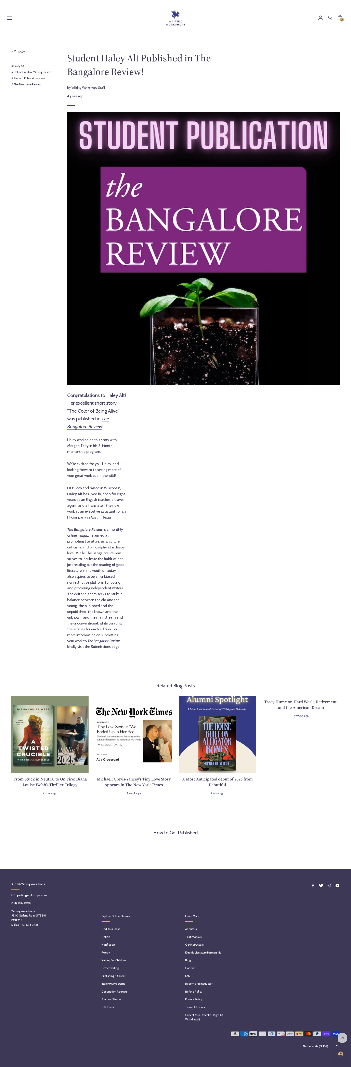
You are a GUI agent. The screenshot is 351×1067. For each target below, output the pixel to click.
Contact (190, 968)
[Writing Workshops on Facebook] (313, 885)
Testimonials (193, 937)
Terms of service (196, 1007)
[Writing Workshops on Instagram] (329, 885)
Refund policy (193, 991)
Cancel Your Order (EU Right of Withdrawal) (204, 1017)
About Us (191, 929)
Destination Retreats (115, 991)
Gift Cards (108, 1007)
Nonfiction (108, 944)
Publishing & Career (113, 976)
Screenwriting (110, 968)
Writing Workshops (33, 884)
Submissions (101, 646)
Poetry (106, 952)
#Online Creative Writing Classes (31, 72)
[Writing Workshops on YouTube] (337, 885)
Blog (188, 960)
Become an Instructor (198, 983)
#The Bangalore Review (26, 84)
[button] (340, 18)
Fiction (106, 937)
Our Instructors (194, 944)
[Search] (330, 18)
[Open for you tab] (341, 1054)
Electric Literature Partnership (203, 952)
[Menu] (9, 18)
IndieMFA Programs (113, 983)
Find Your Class (111, 929)
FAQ (187, 976)
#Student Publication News (28, 78)
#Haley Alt (17, 66)
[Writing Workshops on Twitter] (321, 885)
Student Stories (111, 999)
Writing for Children (114, 960)
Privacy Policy (193, 999)
